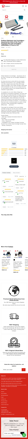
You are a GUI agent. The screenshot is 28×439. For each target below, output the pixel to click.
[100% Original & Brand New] (14, 342)
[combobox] (14, 10)
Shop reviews (16, 172)
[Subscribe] (23, 369)
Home (2, 38)
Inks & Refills (4, 393)
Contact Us (3, 399)
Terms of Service (4, 404)
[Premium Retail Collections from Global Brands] (14, 290)
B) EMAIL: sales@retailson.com (7, 414)
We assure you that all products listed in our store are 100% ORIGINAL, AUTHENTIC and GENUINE (14, 386)
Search (2, 391)
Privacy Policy (4, 400)
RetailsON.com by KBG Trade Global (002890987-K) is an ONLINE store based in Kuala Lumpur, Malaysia (13, 379)
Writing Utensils (4, 395)
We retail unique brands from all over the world (11, 383)
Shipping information (6, 129)
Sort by (16, 176)
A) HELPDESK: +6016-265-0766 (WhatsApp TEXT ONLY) (6, 411)
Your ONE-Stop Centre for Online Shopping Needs (11, 381)
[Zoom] (22, 33)
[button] (14, 50)
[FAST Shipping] (14, 316)
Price (2, 54)
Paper (2, 397)
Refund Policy (4, 402)
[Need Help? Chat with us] (24, 435)
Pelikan (2, 47)
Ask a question (5, 132)
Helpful (4, 186)
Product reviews (6, 172)
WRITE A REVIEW (14, 166)
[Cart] (23, 6)
